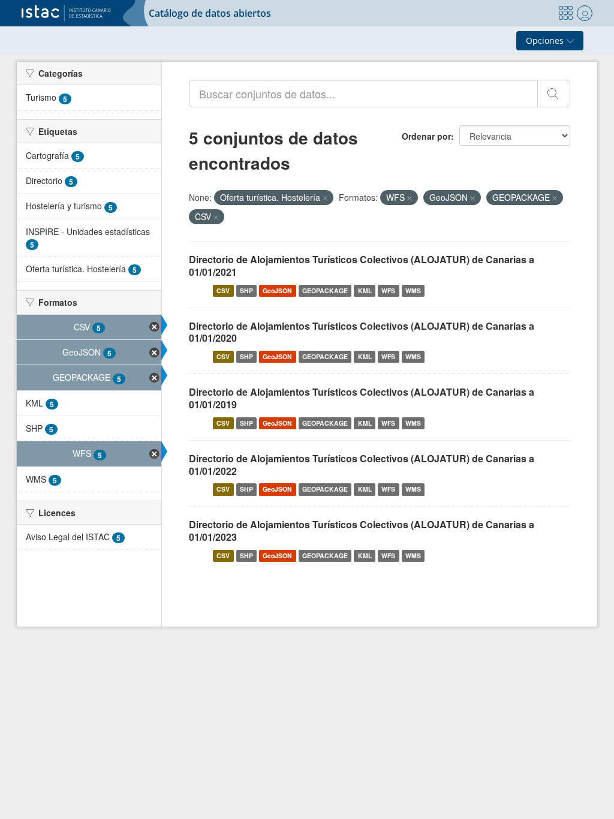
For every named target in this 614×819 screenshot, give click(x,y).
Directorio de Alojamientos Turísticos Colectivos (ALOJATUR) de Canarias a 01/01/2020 (361, 332)
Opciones (546, 40)
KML (365, 290)
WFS (388, 290)
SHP (246, 290)
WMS (413, 290)
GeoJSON (277, 290)
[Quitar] (325, 198)
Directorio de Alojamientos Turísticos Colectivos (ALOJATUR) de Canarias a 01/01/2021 (361, 265)
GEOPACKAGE (325, 290)
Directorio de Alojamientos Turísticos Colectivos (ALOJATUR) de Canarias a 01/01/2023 (361, 530)
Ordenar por (426, 136)
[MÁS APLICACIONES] (565, 13)
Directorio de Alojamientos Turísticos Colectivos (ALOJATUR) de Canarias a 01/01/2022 (361, 464)
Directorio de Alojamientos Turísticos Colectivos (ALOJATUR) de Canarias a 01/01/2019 (361, 398)
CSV (223, 290)
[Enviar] (553, 93)
